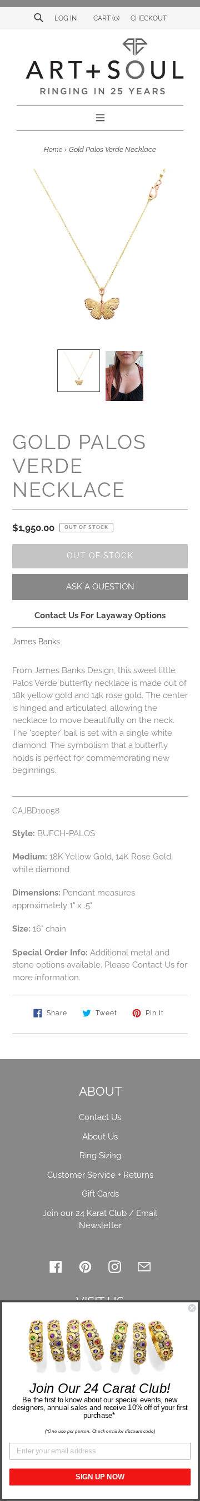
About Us (100, 1137)
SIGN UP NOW (100, 1477)
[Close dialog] (192, 1308)
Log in (65, 18)
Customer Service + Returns (100, 1175)
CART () (105, 18)
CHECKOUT (149, 18)
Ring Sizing (100, 1156)
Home (53, 150)
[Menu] (100, 116)
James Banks (36, 641)
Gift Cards (100, 1194)
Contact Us (100, 1117)
